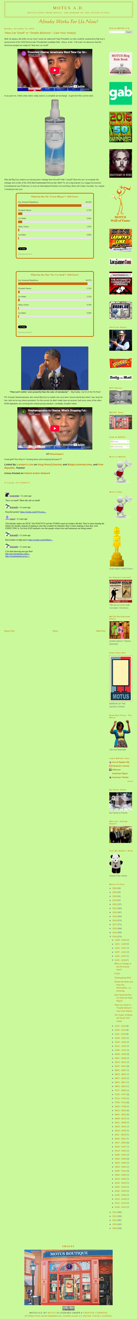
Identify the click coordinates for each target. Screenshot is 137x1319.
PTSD (117, 974)
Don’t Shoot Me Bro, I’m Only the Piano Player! (123, 998)
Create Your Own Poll (24, 254)
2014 (114, 936)
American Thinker (120, 777)
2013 (114, 1212)
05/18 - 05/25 (121, 1130)
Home (55, 631)
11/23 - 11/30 (120, 960)
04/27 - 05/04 (121, 1143)
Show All (130, 781)
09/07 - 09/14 (121, 1066)
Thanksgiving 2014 (122, 978)
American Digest (120, 773)
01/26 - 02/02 (121, 1195)
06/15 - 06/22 (121, 1114)
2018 (114, 920)
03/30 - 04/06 (121, 1159)
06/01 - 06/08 (121, 1122)
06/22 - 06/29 (121, 1110)
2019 (114, 916)
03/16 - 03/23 (121, 1167)
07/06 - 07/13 (121, 1102)
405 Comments (23, 483)
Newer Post (9, 631)
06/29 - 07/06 (121, 1106)
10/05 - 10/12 (121, 1050)
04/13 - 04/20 (121, 1151)
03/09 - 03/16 (121, 1171)
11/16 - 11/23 (120, 1026)
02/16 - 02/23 (121, 1183)
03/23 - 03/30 (121, 1163)
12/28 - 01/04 (121, 940)
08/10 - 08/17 (121, 1082)
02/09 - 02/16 (121, 1187)
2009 (114, 1228)
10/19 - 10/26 (121, 1042)
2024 (114, 896)
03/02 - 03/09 (121, 1175)
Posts (115, 441)
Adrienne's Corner (120, 766)
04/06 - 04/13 (121, 1155)
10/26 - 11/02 (120, 1038)
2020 (114, 912)
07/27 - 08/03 (121, 1090)
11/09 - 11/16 (120, 1030)
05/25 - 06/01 (121, 1126)
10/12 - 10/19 (121, 1046)
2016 (114, 928)
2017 (114, 924)
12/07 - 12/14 (121, 952)
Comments (118, 446)
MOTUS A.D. (68, 7)
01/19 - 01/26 (121, 1199)
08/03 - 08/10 (121, 1086)
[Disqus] (54, 524)
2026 (114, 888)
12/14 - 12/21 (121, 948)
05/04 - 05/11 (120, 1139)
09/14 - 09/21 (121, 1062)
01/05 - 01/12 (121, 1207)
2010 (114, 1224)
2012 (114, 1216)
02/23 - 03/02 (121, 1179)
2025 (114, 892)
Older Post (100, 631)
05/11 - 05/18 (120, 1134)
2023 (114, 900)
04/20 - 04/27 (121, 1147)
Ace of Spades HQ (120, 762)
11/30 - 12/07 (120, 956)
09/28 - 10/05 (121, 1054)
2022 (114, 904)
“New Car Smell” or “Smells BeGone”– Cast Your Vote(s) (40, 32)
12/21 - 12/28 (121, 944)
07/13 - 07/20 (121, 1098)
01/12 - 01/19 (121, 1203)
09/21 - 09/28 (121, 1058)
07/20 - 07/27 (121, 1094)
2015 (114, 932)
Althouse (116, 769)
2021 (114, 908)
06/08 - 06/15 (121, 1118)
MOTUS (52, 1313)
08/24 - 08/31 (121, 1074)
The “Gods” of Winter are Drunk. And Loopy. (123, 1018)
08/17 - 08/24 (121, 1078)
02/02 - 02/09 (121, 1191)
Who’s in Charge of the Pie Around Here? (122, 966)
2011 (114, 1220)
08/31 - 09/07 (121, 1070)
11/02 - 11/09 (120, 1034)
